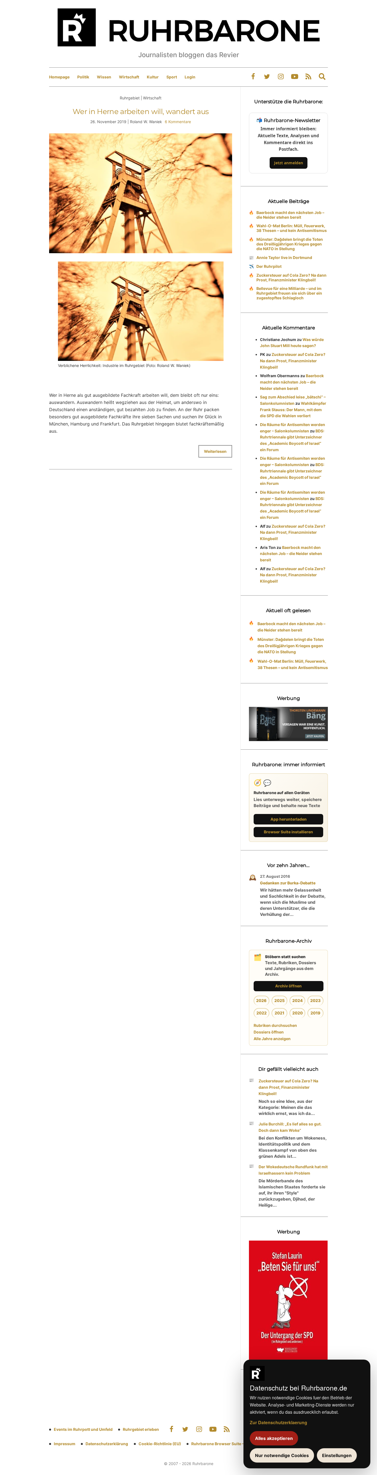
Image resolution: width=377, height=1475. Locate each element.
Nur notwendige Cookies (282, 1455)
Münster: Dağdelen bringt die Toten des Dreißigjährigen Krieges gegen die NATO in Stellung (289, 244)
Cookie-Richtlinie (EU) (160, 1443)
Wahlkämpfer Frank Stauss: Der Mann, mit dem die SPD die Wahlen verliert (293, 409)
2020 (297, 1013)
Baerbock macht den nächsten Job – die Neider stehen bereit (290, 215)
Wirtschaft (129, 77)
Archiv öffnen (288, 986)
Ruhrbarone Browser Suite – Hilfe (222, 1443)
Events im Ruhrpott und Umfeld (83, 1429)
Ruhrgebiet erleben (141, 1429)
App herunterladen (288, 819)
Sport (171, 77)
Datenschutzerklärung (107, 1443)
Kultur (153, 77)
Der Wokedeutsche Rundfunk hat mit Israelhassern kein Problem (293, 1169)
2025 (279, 1000)
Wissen (104, 77)
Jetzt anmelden (288, 162)
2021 (279, 1013)
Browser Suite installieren (288, 831)
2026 (261, 1000)
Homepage (59, 77)
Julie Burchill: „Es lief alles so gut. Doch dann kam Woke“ (290, 1127)
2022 (261, 1013)
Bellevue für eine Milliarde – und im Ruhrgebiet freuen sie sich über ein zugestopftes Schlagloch (289, 293)
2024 (297, 1000)
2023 (315, 1000)
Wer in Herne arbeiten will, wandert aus (141, 111)
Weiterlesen (215, 451)
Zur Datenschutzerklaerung (278, 1422)
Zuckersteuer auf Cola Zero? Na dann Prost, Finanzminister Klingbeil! (291, 277)
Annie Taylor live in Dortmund (284, 257)
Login (190, 77)
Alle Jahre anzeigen (272, 1038)
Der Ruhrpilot (269, 266)
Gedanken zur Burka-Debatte (287, 883)
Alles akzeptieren (274, 1438)
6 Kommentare (178, 121)
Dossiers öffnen (269, 1032)
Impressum (64, 1443)
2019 (315, 1013)
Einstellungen (337, 1455)
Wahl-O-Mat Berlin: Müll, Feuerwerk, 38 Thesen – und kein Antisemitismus (291, 228)
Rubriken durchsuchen (275, 1025)
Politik (83, 77)
